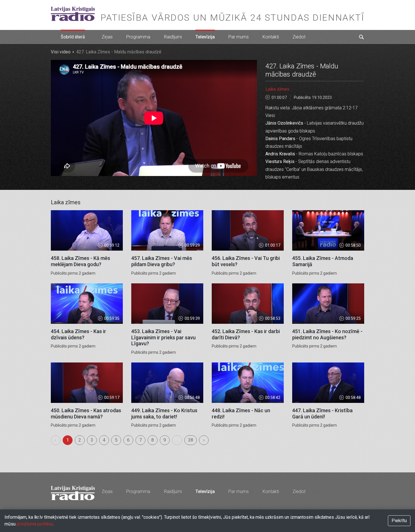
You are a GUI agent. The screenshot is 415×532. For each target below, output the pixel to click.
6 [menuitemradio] (128, 440)
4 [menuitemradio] (104, 440)
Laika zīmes (277, 89)
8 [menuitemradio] (152, 440)
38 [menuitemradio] (190, 440)
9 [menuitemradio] (164, 440)
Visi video (61, 52)
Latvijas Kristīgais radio (73, 14)
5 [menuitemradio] (116, 440)
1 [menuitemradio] (67, 440)
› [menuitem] (204, 440)
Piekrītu (399, 520)
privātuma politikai (35, 524)
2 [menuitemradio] (79, 440)
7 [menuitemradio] (140, 440)
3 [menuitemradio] (92, 440)
